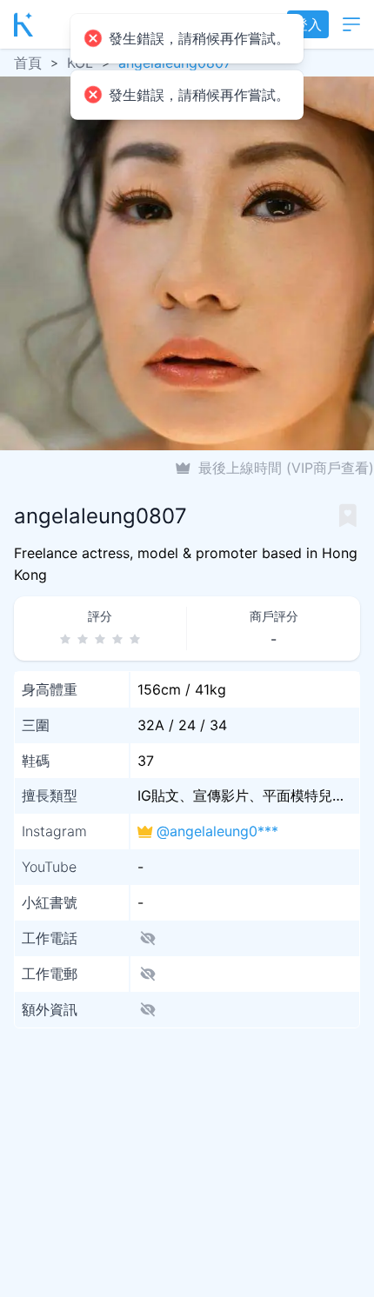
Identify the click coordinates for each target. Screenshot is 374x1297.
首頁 (28, 63)
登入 (308, 24)
